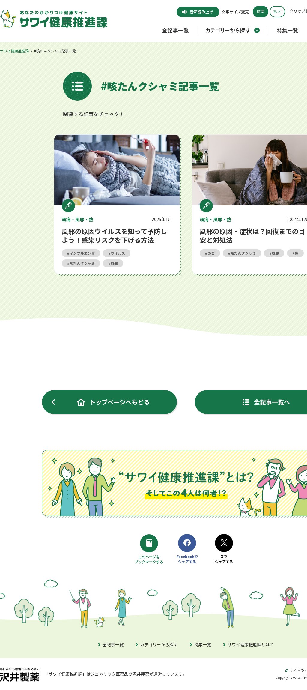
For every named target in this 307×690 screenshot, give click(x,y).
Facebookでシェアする (187, 559)
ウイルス (118, 253)
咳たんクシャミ (82, 263)
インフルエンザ (82, 253)
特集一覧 (202, 644)
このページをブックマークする (150, 560)
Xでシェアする (224, 559)
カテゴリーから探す (159, 644)
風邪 (114, 263)
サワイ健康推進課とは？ (251, 644)
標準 (260, 11)
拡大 (277, 11)
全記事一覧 (113, 644)
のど (211, 253)
